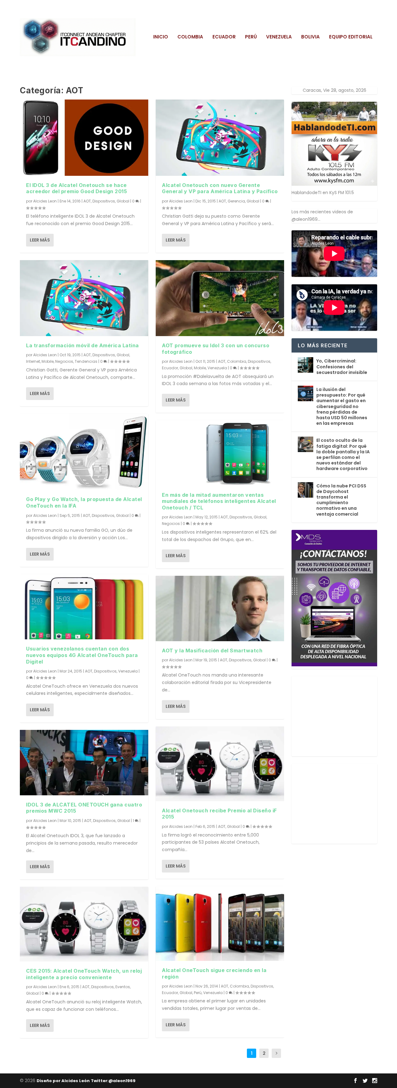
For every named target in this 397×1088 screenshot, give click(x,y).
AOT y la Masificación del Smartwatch (212, 650)
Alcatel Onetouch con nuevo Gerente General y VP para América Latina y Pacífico (220, 188)
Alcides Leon (45, 201)
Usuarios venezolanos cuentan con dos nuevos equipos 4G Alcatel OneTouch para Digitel (82, 655)
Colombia (190, 37)
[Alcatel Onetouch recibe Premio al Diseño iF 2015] (220, 763)
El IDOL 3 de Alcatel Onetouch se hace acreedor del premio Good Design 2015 (76, 188)
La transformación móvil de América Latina (82, 345)
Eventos (122, 986)
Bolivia (310, 37)
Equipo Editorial (350, 37)
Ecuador (224, 37)
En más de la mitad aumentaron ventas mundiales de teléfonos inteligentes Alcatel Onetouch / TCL (219, 501)
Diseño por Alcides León (63, 1081)
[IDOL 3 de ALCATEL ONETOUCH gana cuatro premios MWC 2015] (84, 762)
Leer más (40, 240)
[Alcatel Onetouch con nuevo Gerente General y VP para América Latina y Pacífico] (220, 138)
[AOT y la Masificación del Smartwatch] (220, 608)
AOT (87, 201)
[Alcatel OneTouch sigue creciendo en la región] (220, 923)
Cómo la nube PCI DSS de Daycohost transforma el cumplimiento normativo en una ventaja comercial (341, 500)
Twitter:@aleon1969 (113, 1081)
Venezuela (279, 37)
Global (123, 201)
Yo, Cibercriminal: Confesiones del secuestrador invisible (341, 366)
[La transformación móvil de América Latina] (84, 298)
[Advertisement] (338, 715)
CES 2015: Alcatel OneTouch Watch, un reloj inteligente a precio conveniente (84, 974)
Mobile (48, 361)
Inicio (160, 37)
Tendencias (86, 361)
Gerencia (236, 201)
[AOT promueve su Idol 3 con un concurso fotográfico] (220, 298)
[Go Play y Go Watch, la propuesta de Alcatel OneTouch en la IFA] (84, 452)
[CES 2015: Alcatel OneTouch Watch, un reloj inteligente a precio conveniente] (84, 924)
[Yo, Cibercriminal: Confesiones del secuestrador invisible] (305, 365)
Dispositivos (103, 201)
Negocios (64, 361)
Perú (251, 37)
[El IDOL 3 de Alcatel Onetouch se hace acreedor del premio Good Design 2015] (84, 138)
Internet (33, 361)
